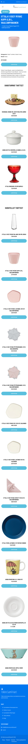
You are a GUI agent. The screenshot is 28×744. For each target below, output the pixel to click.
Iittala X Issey (18, 54)
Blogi (4, 718)
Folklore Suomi (7, 710)
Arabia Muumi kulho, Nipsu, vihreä (14, 668)
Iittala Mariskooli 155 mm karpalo (14, 186)
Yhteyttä (8, 740)
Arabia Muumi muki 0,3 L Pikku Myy (14, 579)
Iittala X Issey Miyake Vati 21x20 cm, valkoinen (14, 423)
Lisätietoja (14, 64)
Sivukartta (14, 741)
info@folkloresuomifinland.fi (21, 1)
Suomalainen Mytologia (9, 713)
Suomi (3, 1)
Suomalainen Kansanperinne (10, 707)
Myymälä (5, 11)
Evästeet (13, 740)
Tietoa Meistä (6, 715)
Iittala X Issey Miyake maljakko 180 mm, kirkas (14, 234)
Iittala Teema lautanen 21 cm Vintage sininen (14, 543)
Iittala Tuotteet (11, 54)
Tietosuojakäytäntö (21, 740)
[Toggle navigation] (2, 6)
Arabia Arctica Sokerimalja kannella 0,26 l (14, 150)
